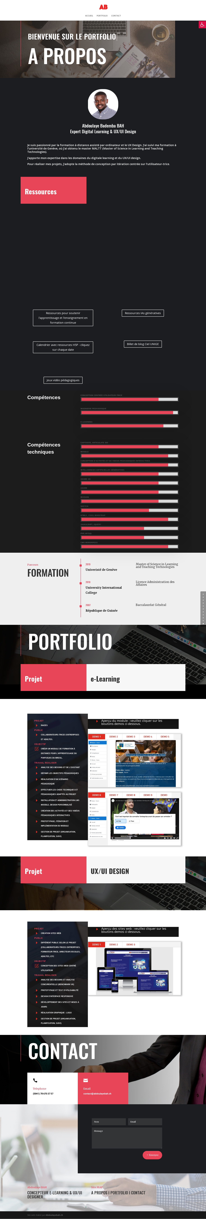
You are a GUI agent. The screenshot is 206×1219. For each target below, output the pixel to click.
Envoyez (153, 1155)
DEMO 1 (96, 736)
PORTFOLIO (102, 16)
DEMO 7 (113, 795)
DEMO (164, 795)
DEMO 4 (148, 736)
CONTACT (116, 16)
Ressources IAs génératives (143, 313)
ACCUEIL (89, 16)
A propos (99, 1192)
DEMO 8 (131, 795)
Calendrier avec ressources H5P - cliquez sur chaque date (63, 347)
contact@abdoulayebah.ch (97, 1093)
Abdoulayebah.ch (54, 1215)
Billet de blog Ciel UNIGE (143, 344)
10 (203, 623)
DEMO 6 (96, 795)
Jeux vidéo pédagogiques (63, 380)
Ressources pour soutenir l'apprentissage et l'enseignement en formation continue (63, 317)
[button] (202, 24)
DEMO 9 (148, 795)
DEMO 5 (165, 736)
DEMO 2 (113, 736)
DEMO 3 (131, 736)
